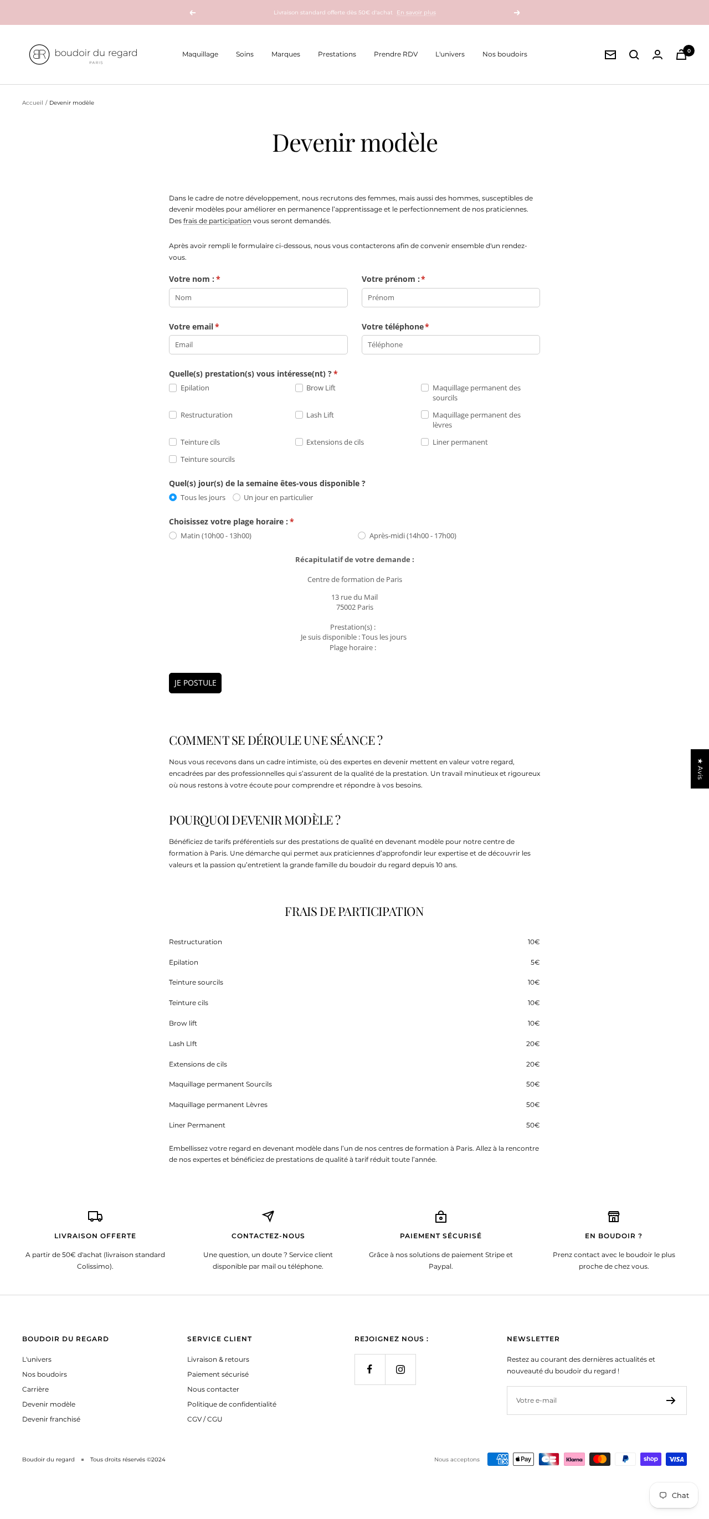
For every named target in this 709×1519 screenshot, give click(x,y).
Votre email (206, 326)
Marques (285, 54)
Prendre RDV (396, 54)
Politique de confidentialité (231, 1404)
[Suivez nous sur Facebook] (369, 1369)
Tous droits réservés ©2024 (128, 1459)
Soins (245, 54)
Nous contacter (213, 1389)
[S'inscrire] (671, 1400)
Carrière (35, 1389)
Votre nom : (206, 279)
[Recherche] (634, 55)
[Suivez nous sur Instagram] (400, 1369)
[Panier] (681, 54)
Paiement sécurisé (218, 1374)
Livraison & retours (218, 1359)
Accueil (32, 102)
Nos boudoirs (504, 54)
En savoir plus (416, 12)
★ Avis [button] (700, 768)
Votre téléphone (407, 326)
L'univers (450, 54)
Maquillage (200, 54)
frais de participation (217, 221)
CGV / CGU (205, 1419)
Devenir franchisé (51, 1419)
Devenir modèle (48, 1404)
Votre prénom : (405, 279)
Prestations (337, 54)
